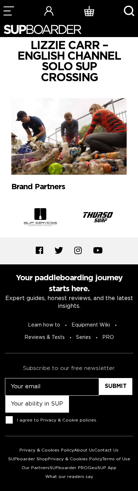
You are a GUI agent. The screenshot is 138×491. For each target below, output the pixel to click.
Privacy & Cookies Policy (46, 450)
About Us (84, 450)
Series (83, 337)
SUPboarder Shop (28, 459)
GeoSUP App (102, 468)
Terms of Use (116, 459)
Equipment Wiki (90, 325)
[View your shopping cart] (89, 10)
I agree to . (57, 420)
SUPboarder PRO (69, 468)
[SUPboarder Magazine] (42, 29)
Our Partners (36, 468)
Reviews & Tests (44, 337)
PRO (108, 337)
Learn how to (44, 325)
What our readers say (69, 477)
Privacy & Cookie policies (68, 420)
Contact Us (106, 450)
